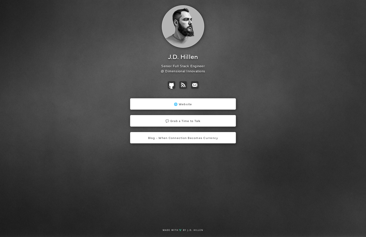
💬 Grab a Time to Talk (182, 121)
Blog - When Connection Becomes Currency (183, 138)
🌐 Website (183, 104)
